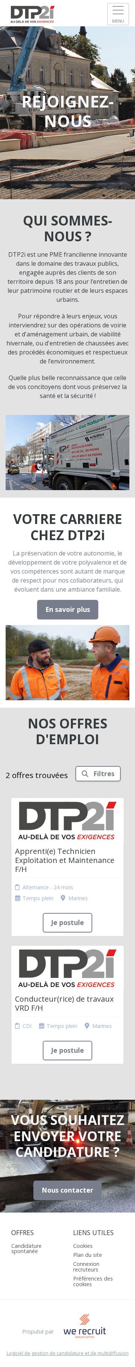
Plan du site (87, 1254)
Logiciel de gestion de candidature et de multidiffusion (68, 1353)
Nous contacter (67, 1189)
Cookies (83, 1245)
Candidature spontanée (26, 1248)
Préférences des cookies (93, 1281)
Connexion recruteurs (86, 1266)
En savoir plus (67, 609)
